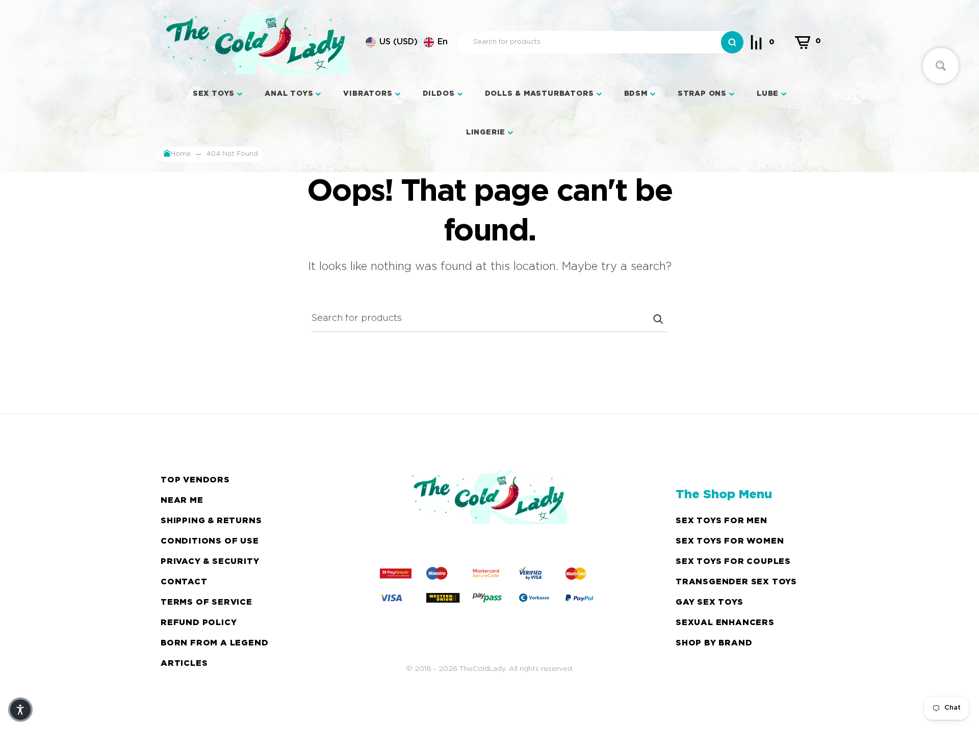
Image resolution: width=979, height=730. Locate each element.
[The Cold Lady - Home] (256, 42)
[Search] (732, 42)
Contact (184, 582)
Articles (184, 663)
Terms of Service (206, 602)
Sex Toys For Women (730, 541)
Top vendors (195, 480)
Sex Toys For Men (721, 521)
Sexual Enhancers (725, 623)
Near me (182, 500)
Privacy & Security (210, 561)
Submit (658, 319)
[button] (406, 42)
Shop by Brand (714, 643)
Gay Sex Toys (709, 602)
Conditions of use (210, 541)
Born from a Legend (214, 643)
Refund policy (199, 623)
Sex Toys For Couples (733, 561)
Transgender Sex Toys (736, 582)
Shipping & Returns (211, 521)
